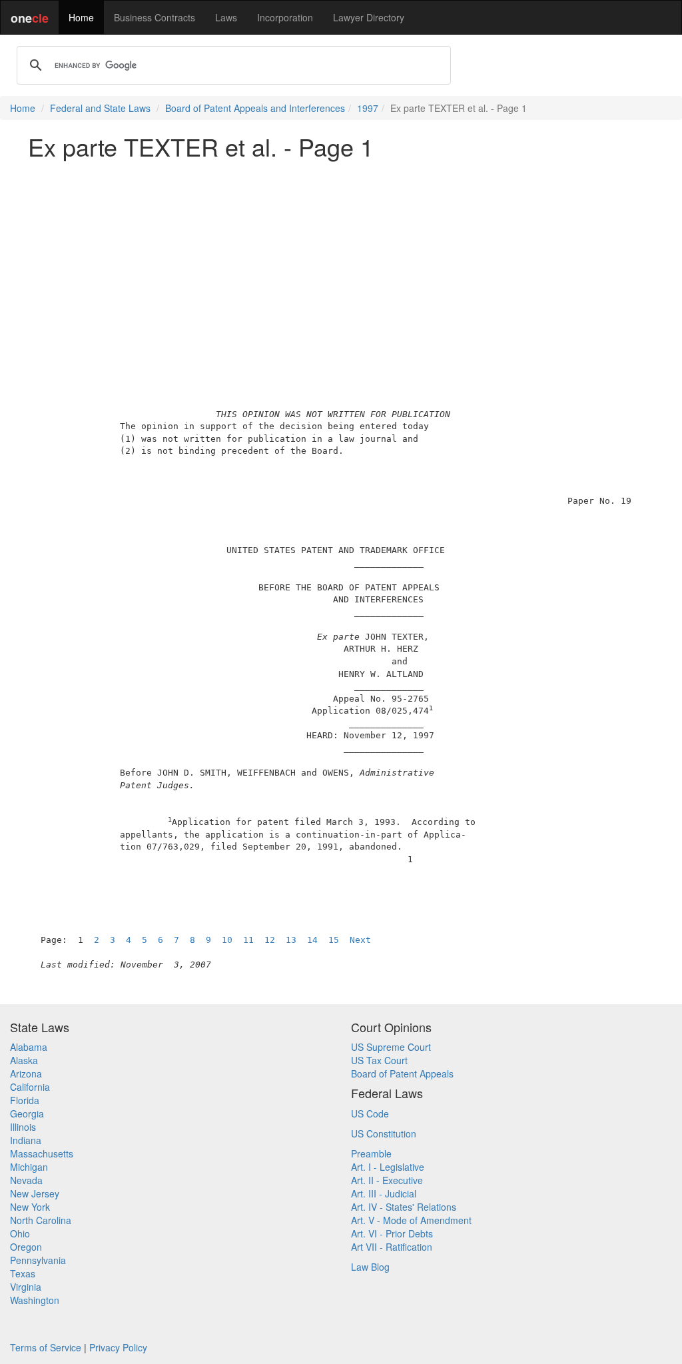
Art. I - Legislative (387, 1166)
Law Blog (370, 1266)
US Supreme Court (391, 1046)
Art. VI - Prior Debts (392, 1233)
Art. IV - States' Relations (403, 1206)
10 (227, 940)
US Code (370, 1113)
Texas (22, 1273)
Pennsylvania (38, 1260)
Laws (226, 17)
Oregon (26, 1246)
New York (30, 1206)
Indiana (25, 1140)
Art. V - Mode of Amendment (411, 1220)
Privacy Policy (118, 1347)
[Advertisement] (341, 262)
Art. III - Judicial (383, 1193)
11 (248, 940)
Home (81, 17)
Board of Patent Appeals (402, 1073)
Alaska (24, 1060)
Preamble (371, 1153)
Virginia (25, 1286)
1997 (367, 108)
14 (312, 940)
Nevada (26, 1180)
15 (333, 940)
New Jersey (34, 1193)
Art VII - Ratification (391, 1246)
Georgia (27, 1113)
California (30, 1086)
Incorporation (285, 17)
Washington (34, 1300)
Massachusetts (41, 1153)
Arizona (26, 1073)
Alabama (28, 1046)
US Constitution (383, 1133)
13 (291, 940)
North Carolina (40, 1220)
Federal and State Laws (100, 108)
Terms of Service (45, 1347)
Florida (24, 1100)
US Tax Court (379, 1060)
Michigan (29, 1166)
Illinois (23, 1126)
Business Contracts (154, 17)
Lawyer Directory (368, 17)
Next (360, 940)
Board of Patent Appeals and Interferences (255, 108)
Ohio (20, 1233)
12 (269, 940)
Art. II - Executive (387, 1180)
